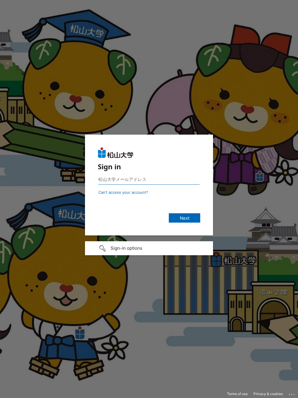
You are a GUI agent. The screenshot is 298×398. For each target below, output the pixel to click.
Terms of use (237, 394)
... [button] (292, 393)
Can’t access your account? (123, 192)
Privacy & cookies (268, 394)
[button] (149, 248)
